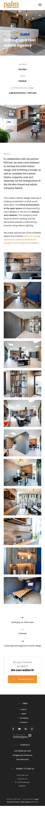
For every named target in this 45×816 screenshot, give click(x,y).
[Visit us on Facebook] (13, 728)
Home (23, 709)
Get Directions (22, 759)
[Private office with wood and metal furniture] (22, 472)
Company (24, 718)
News (24, 713)
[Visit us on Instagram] (31, 728)
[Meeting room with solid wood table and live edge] (22, 590)
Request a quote (25, 679)
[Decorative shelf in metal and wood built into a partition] (22, 383)
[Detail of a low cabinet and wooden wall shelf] (22, 531)
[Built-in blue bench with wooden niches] (22, 295)
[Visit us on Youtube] (19, 728)
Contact (24, 722)
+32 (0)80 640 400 (22, 751)
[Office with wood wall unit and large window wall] (22, 502)
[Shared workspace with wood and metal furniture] (22, 442)
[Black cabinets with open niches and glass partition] (22, 324)
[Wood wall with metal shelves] (22, 265)
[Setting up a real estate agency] (22, 413)
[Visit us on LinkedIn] (25, 728)
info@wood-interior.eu (22, 755)
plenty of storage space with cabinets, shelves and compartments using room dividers (22, 239)
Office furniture (12, 34)
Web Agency (26, 802)
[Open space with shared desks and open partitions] (22, 354)
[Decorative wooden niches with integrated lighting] (22, 560)
